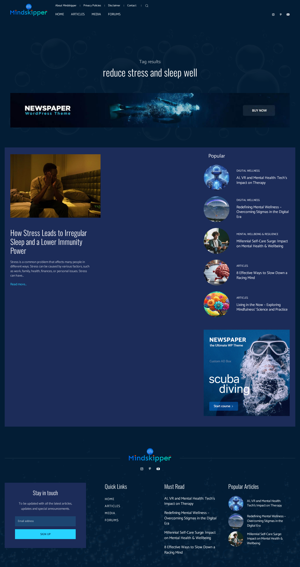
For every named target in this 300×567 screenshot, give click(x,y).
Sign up (45, 534)
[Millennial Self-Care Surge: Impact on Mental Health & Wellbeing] (216, 241)
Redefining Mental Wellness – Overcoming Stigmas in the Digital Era (262, 212)
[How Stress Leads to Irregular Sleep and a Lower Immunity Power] (55, 185)
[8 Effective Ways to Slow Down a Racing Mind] (216, 272)
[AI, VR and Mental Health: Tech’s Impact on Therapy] (216, 177)
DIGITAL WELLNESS (248, 171)
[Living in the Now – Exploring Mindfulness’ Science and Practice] (216, 304)
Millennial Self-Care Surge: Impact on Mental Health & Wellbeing (262, 243)
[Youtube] (288, 14)
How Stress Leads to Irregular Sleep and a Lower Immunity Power (48, 241)
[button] (146, 5)
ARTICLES (242, 266)
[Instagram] (273, 14)
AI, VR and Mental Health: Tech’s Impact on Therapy (261, 180)
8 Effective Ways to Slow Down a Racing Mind (261, 275)
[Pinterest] (280, 14)
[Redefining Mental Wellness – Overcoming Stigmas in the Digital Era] (216, 209)
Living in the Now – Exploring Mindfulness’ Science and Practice (262, 307)
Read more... (18, 284)
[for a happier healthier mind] (28, 10)
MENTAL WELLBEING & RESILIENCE (257, 234)
